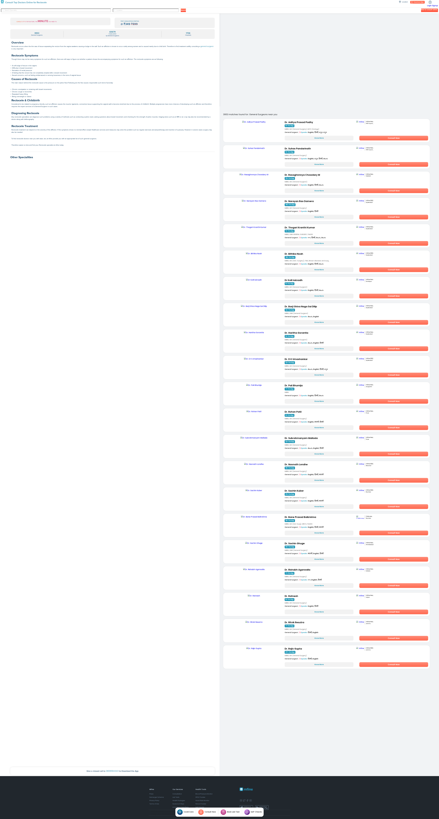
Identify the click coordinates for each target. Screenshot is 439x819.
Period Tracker (200, 804)
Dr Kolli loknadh (293, 280)
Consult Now (394, 138)
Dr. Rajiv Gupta (293, 648)
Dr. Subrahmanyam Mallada (301, 438)
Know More (319, 138)
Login (429, 5)
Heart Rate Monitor (202, 800)
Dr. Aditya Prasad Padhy (299, 122)
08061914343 (112, 771)
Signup (435, 5)
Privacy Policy (154, 800)
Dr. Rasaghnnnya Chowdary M (302, 174)
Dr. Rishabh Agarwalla (297, 569)
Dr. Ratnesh (291, 596)
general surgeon (207, 46)
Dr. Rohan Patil (293, 411)
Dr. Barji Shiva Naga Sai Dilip (301, 306)
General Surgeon (291, 132)
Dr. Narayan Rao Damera (299, 201)
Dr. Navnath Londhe (296, 464)
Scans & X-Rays (178, 804)
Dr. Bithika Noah (294, 253)
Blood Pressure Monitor (204, 794)
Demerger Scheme (156, 797)
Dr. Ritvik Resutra (294, 622)
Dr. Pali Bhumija (294, 385)
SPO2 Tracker (200, 797)
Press (151, 794)
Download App (419, 2)
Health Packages (179, 800)
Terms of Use (154, 804)
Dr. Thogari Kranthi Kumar (300, 227)
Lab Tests (176, 797)
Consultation (177, 794)
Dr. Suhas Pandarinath (298, 148)
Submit (183, 10)
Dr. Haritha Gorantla (296, 332)
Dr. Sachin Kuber (294, 490)
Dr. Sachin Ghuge (295, 543)
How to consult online (429, 10)
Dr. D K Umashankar (296, 359)
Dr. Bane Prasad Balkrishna (300, 517)
